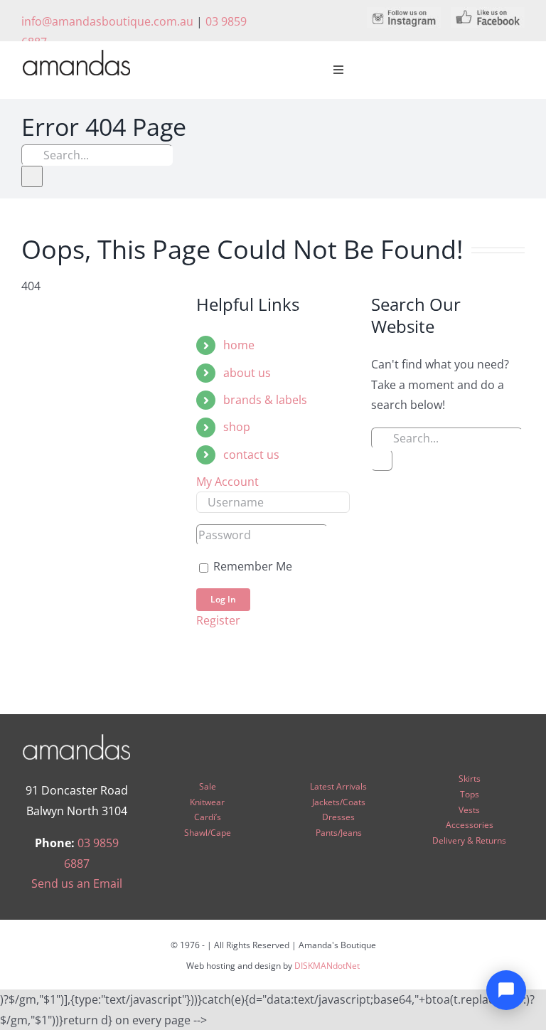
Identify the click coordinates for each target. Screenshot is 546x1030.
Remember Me (251, 566)
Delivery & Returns (469, 840)
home (239, 345)
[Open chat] (506, 990)
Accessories (469, 825)
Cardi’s (207, 817)
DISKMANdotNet (327, 966)
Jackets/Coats (338, 802)
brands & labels (265, 400)
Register (218, 620)
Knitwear (207, 802)
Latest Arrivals (338, 786)
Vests (469, 810)
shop (236, 427)
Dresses (338, 817)
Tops (469, 794)
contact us (251, 454)
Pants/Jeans (339, 833)
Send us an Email (76, 883)
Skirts (470, 778)
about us (247, 373)
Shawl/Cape (207, 833)
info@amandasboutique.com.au (107, 21)
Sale (207, 786)
